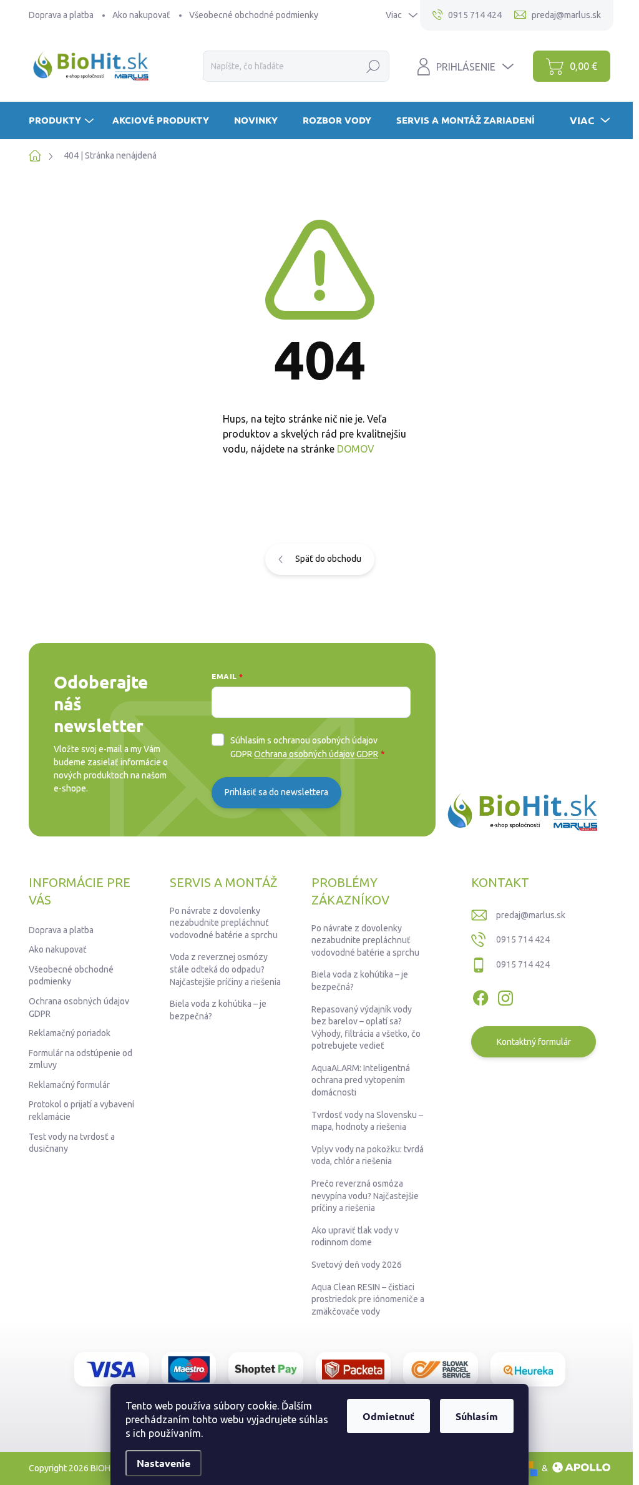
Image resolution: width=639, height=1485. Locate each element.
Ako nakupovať (141, 15)
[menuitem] (63, 120)
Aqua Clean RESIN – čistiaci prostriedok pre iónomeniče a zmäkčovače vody (367, 1299)
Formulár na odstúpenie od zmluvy (80, 1059)
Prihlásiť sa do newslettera (276, 792)
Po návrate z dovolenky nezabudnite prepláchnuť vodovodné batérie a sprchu (224, 923)
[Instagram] (505, 995)
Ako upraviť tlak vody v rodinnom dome (355, 1236)
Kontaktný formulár (534, 1042)
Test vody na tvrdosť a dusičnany (72, 1143)
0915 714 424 (523, 939)
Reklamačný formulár (69, 1085)
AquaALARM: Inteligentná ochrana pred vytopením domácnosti (360, 1080)
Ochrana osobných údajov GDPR (316, 754)
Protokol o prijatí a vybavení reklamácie (81, 1110)
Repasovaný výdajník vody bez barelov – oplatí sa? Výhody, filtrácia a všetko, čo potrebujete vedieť (366, 1027)
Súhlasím (477, 1416)
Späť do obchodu (328, 559)
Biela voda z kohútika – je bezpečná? (218, 1010)
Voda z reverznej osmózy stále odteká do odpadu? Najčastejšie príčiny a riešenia (225, 969)
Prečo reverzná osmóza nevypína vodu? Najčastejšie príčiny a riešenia (365, 1196)
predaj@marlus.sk (530, 915)
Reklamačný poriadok (69, 1033)
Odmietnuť (388, 1416)
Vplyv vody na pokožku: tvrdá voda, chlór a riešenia (367, 1155)
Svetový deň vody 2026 (356, 1265)
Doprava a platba (61, 15)
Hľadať (373, 66)
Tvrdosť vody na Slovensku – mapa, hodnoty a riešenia (367, 1121)
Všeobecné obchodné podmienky (253, 15)
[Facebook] (480, 995)
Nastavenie (163, 1462)
